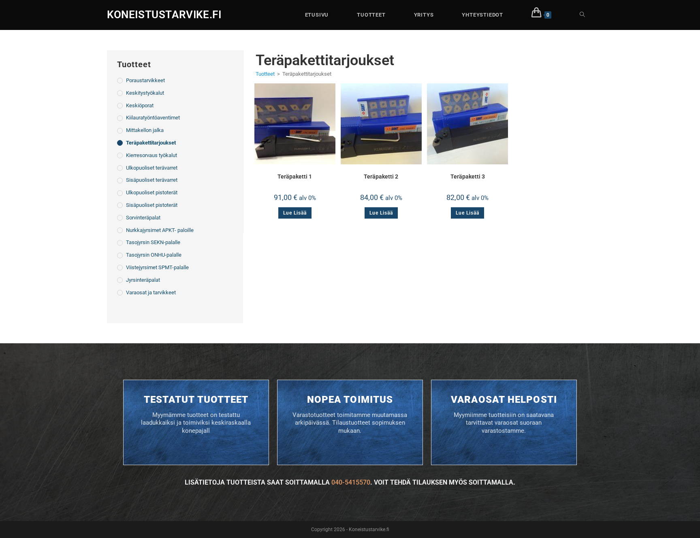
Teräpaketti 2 (381, 176)
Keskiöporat (140, 105)
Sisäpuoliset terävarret (151, 180)
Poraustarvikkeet (145, 80)
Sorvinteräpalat (143, 218)
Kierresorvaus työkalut (151, 155)
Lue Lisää (295, 213)
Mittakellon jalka (145, 130)
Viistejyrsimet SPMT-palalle (157, 267)
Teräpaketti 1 (294, 176)
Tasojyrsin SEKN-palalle (153, 242)
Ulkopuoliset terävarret (151, 168)
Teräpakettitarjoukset (151, 143)
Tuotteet (265, 74)
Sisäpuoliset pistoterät (151, 205)
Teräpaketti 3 (467, 176)
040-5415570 (350, 482)
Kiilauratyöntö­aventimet (153, 118)
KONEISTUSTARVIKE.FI (164, 15)
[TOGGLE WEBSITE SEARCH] (582, 15)
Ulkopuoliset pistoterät (151, 192)
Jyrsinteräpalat (143, 280)
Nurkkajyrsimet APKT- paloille (160, 230)
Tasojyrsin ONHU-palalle (153, 255)
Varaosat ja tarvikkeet (151, 292)
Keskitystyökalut (145, 93)
